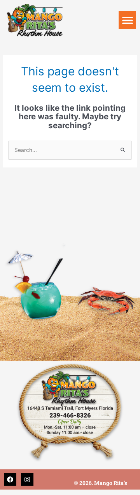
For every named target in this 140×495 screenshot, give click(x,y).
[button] (127, 20)
